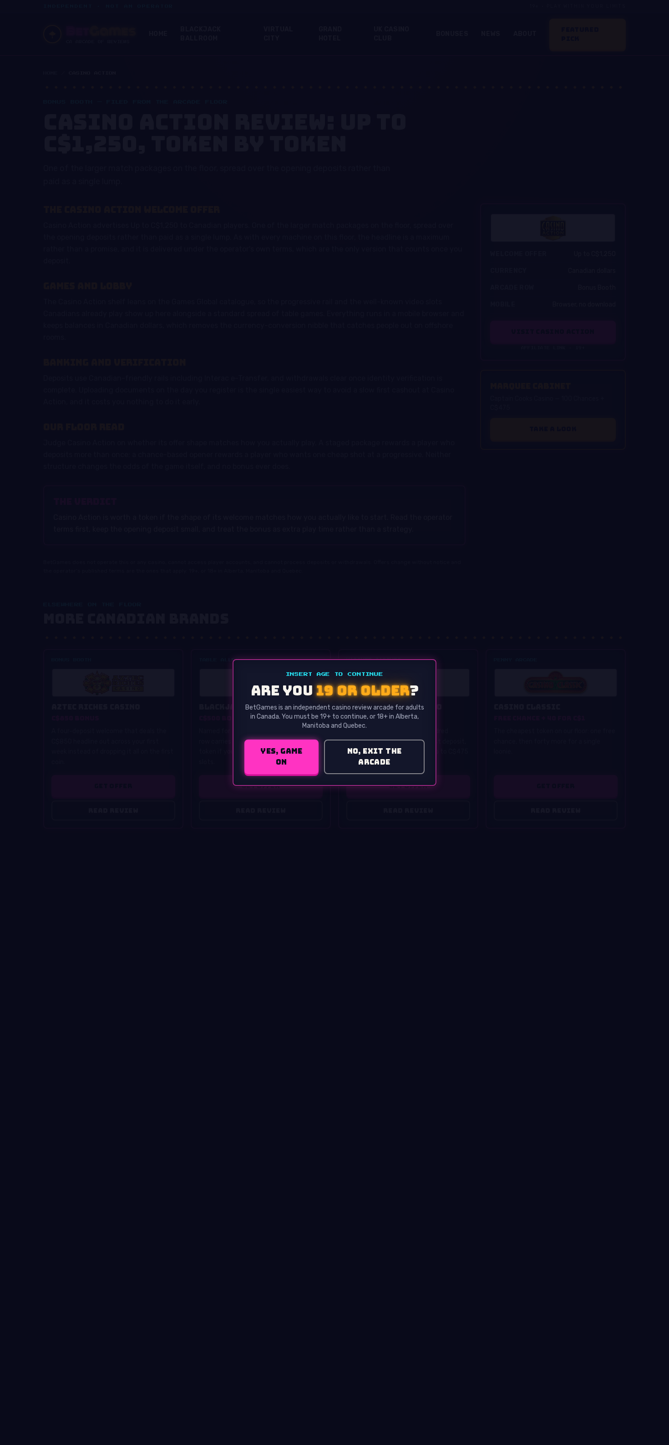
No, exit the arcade (374, 756)
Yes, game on (281, 756)
